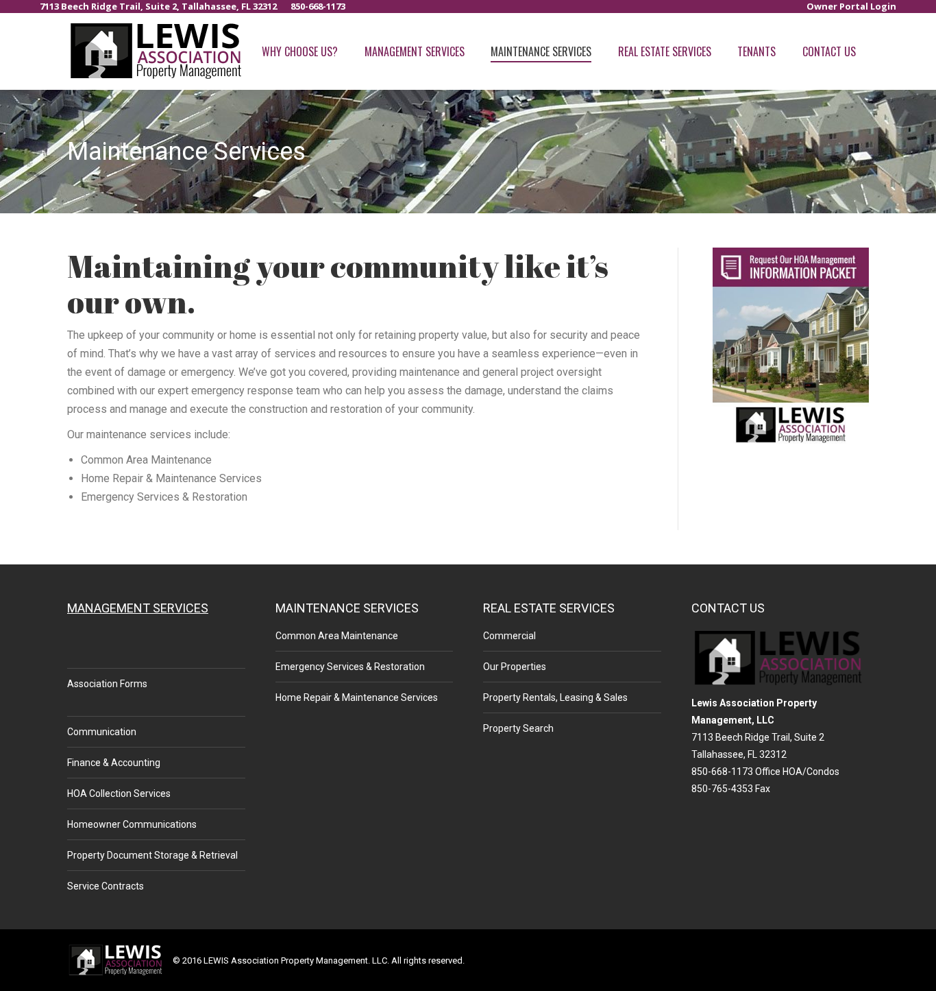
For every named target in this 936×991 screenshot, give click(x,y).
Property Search (518, 728)
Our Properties (514, 666)
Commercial (509, 635)
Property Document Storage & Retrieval (152, 855)
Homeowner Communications (132, 824)
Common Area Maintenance (336, 635)
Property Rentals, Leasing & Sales (555, 697)
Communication (101, 731)
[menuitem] (851, 6)
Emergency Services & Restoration (350, 666)
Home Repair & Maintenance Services (356, 697)
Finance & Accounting (113, 762)
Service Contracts (105, 886)
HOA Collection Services (119, 793)
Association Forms (107, 683)
